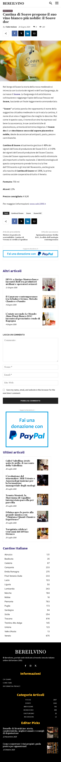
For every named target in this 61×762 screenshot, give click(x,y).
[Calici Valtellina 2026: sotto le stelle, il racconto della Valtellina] (42, 464)
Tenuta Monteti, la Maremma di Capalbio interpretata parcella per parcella (20, 499)
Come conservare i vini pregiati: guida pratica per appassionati (22, 745)
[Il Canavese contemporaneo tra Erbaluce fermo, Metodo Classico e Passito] (48, 301)
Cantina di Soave (17, 213)
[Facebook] (14, 33)
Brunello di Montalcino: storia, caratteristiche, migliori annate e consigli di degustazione (23, 731)
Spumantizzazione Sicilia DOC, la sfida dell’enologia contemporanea (46, 237)
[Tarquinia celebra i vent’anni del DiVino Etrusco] (42, 533)
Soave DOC (37, 213)
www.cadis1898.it (38, 203)
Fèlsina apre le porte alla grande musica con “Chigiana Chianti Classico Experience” (20, 516)
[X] (21, 33)
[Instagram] (30, 666)
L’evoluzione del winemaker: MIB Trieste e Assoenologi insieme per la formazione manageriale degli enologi (20, 481)
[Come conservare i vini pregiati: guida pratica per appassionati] (52, 747)
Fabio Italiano (11, 27)
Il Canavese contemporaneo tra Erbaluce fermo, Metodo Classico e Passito (21, 299)
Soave (28, 213)
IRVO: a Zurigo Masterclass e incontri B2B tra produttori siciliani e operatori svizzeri (22, 282)
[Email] (34, 33)
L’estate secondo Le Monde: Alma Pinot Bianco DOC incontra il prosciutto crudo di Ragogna (23, 317)
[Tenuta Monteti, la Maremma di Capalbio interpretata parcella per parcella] (42, 499)
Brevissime (7, 11)
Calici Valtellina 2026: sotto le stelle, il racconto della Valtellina (20, 463)
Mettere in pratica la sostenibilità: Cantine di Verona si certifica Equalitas (15, 237)
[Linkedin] (27, 33)
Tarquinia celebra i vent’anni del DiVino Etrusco (17, 531)
